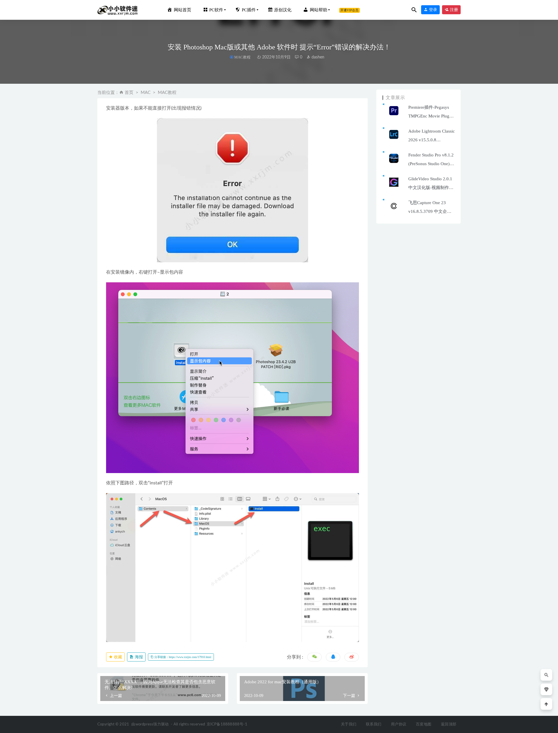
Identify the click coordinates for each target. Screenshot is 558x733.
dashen (317, 57)
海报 (138, 657)
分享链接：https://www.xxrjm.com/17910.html (182, 657)
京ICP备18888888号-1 (227, 724)
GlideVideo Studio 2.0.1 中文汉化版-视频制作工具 (430, 187)
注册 (453, 10)
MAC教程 (242, 57)
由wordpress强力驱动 (150, 724)
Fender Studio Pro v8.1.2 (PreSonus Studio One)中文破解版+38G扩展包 (431, 164)
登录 (432, 10)
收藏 (117, 657)
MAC (146, 92)
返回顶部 (448, 724)
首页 (129, 92)
